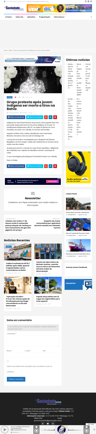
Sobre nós (19, 17)
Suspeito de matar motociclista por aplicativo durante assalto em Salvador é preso (47, 224)
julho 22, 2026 (42, 274)
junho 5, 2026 (12, 308)
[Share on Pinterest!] (55, 117)
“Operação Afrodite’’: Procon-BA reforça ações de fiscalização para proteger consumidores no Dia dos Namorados (18, 301)
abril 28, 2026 (42, 304)
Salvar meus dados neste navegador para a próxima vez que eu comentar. (29, 369)
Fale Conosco (59, 17)
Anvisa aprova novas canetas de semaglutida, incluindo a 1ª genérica (70, 76)
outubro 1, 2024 (27, 112)
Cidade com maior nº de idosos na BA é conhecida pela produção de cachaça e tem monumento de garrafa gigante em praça (18, 225)
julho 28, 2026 (12, 273)
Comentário (11, 334)
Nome (9, 351)
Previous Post (11, 218)
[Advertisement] (48, 34)
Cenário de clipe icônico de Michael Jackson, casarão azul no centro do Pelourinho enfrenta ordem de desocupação (48, 266)
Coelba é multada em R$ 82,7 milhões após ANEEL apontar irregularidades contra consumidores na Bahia (18, 266)
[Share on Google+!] (46, 117)
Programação (44, 17)
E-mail (28, 351)
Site (44, 351)
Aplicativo (31, 17)
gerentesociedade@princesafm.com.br (38, 1)
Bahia (10, 50)
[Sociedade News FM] (14, 8)
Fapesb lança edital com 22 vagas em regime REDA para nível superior (48, 299)
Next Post (56, 218)
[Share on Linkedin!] (50, 117)
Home (9, 17)
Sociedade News (13, 112)
